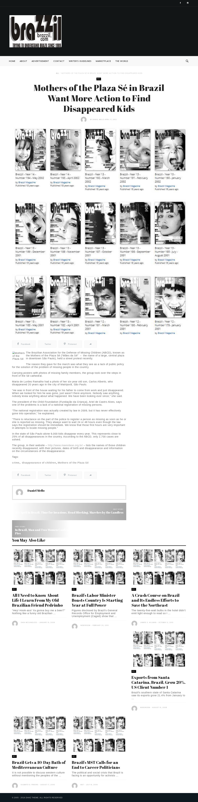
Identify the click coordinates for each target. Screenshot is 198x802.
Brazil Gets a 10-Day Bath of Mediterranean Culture (39, 765)
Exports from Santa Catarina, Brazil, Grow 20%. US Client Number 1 (158, 682)
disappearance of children (38, 462)
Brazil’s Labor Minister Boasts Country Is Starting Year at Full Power (97, 600)
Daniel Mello (98, 119)
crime (15, 462)
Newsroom (85, 625)
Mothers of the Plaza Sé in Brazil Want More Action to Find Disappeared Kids (101, 73)
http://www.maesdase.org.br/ (65, 445)
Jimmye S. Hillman (148, 622)
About (23, 61)
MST (82, 785)
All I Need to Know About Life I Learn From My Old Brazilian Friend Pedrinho (37, 600)
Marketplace (103, 61)
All (57, 73)
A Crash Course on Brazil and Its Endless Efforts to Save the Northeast (155, 600)
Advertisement (40, 61)
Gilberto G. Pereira (29, 785)
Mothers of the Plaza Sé (73, 462)
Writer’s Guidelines (80, 61)
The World (121, 61)
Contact (59, 61)
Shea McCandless (29, 622)
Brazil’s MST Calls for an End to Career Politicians (96, 765)
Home (12, 61)
